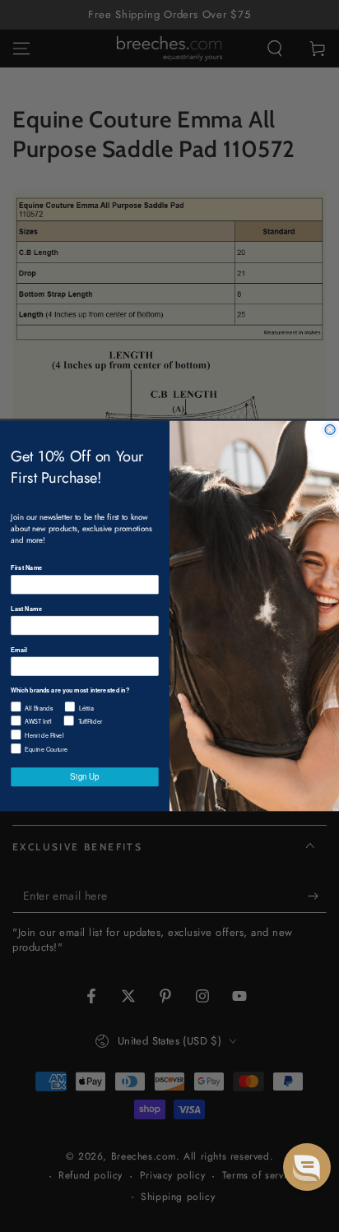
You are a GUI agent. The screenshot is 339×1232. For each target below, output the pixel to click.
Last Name (26, 608)
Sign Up (84, 776)
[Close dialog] (330, 429)
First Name (26, 567)
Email (18, 649)
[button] (307, 1167)
